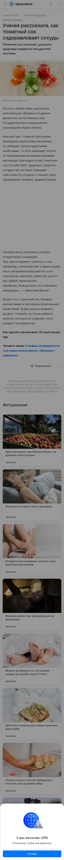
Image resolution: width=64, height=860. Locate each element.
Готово (32, 853)
